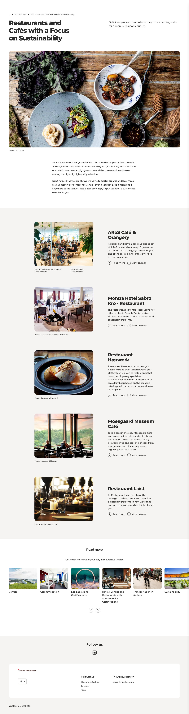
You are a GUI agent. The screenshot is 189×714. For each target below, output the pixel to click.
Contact (85, 686)
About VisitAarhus (90, 682)
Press (83, 690)
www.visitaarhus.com (123, 682)
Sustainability (20, 14)
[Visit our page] (94, 652)
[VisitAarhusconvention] (27, 670)
